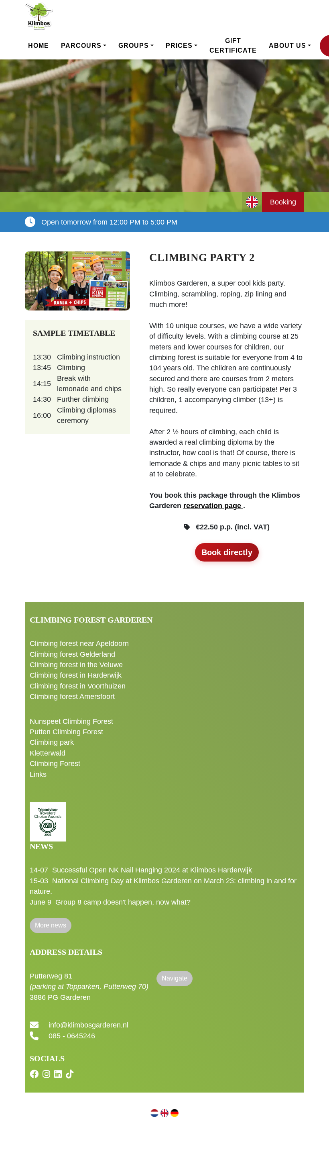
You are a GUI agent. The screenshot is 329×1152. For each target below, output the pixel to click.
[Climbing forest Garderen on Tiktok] (70, 1074)
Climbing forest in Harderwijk (76, 675)
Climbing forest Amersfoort (72, 696)
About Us (287, 45)
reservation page (213, 506)
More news (50, 925)
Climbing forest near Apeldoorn (79, 643)
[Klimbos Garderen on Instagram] (47, 1074)
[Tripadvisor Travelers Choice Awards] (48, 817)
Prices (179, 45)
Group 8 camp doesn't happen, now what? (123, 902)
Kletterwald (47, 753)
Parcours (81, 45)
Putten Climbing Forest (66, 732)
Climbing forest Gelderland (72, 654)
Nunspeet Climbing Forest (71, 721)
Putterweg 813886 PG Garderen (89, 986)
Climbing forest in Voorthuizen (78, 686)
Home (38, 45)
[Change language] (252, 202)
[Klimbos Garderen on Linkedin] (59, 1074)
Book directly (226, 552)
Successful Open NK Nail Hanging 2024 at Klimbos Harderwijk (152, 870)
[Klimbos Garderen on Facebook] (35, 1074)
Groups (133, 45)
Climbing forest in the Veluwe (76, 665)
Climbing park (52, 742)
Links (38, 774)
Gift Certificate (233, 45)
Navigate (174, 978)
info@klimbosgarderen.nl (88, 1025)
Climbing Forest (55, 764)
